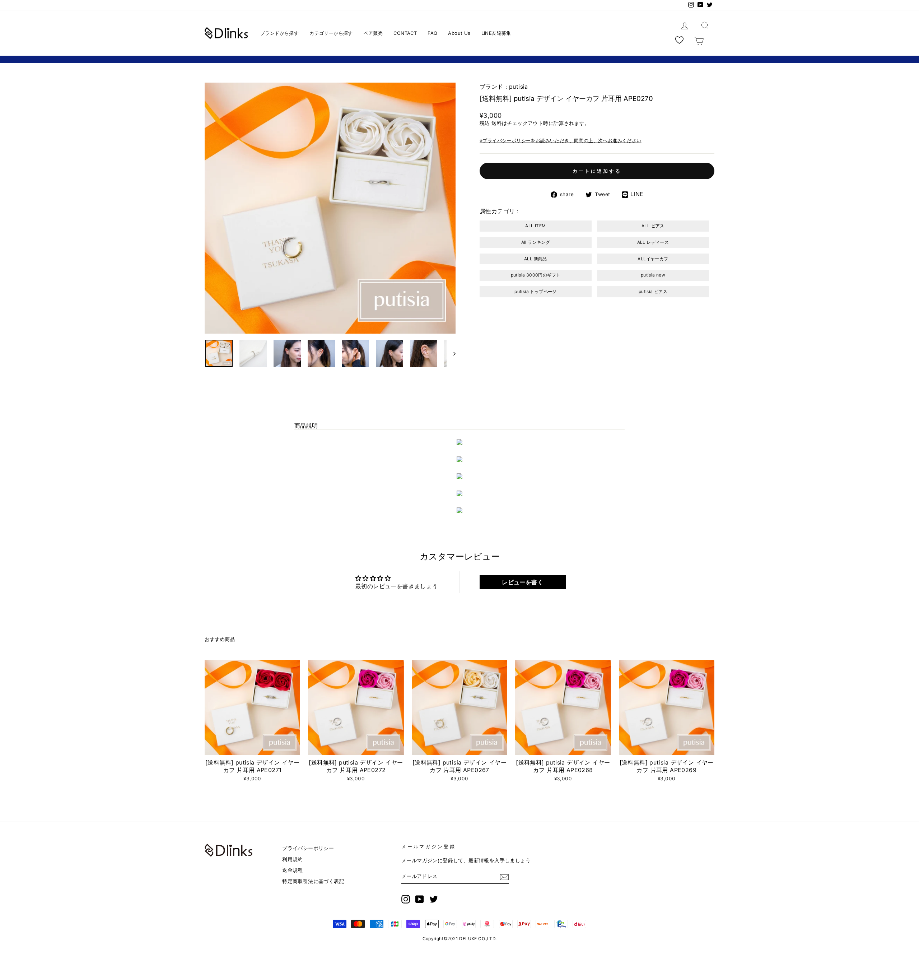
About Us (459, 33)
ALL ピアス (653, 225)
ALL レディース (653, 242)
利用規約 (292, 859)
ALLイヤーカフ (653, 258)
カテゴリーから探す (331, 33)
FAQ (432, 33)
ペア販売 (373, 33)
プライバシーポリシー (308, 848)
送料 (496, 123)
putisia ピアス (653, 291)
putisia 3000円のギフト (536, 275)
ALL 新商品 (535, 258)
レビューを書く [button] (522, 582)
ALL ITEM (535, 225)
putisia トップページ (535, 291)
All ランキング (535, 242)
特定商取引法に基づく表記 (313, 881)
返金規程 (292, 870)
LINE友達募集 (496, 33)
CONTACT (405, 33)
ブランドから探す (279, 33)
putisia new (653, 275)
